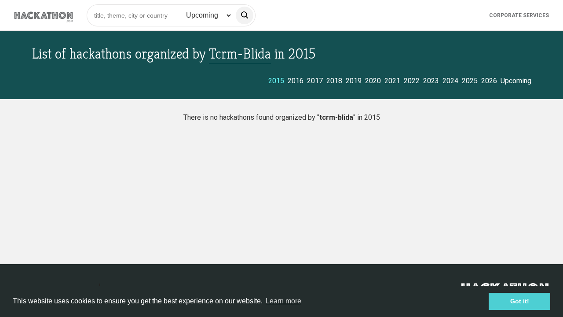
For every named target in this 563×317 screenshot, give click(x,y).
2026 (489, 81)
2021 (392, 81)
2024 (450, 81)
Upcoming (516, 81)
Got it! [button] (519, 301)
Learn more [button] (283, 301)
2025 (470, 81)
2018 (334, 81)
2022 (412, 81)
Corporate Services (519, 15)
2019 (354, 81)
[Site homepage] (43, 15)
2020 (373, 81)
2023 (431, 81)
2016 (295, 81)
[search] (244, 15)
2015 (276, 81)
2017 (315, 81)
